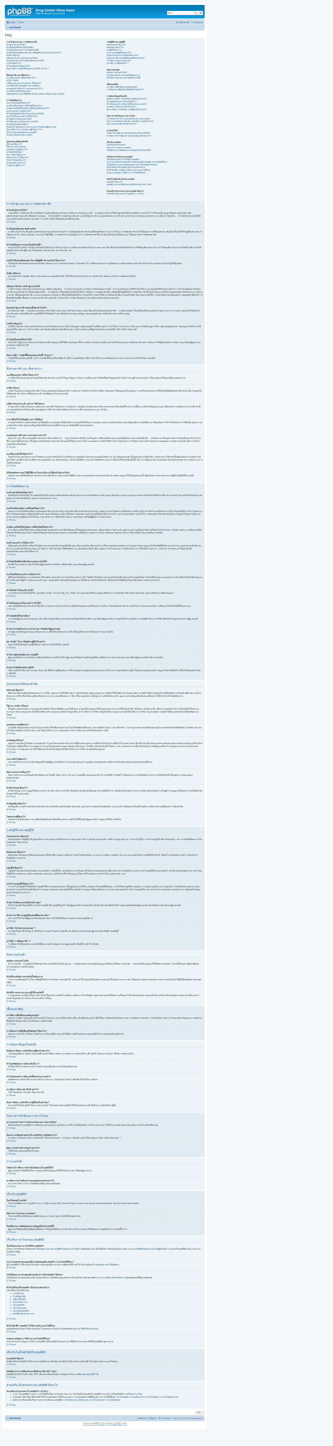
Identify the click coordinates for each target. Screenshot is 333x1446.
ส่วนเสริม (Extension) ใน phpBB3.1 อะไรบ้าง (125, 194)
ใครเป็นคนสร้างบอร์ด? (116, 145)
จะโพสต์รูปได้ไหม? (14, 152)
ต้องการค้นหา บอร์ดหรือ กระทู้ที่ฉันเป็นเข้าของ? (127, 109)
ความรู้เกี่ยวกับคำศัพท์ (111, 1277)
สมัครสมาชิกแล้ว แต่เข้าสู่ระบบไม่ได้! (22, 58)
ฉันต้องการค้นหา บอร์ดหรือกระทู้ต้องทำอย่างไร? (127, 99)
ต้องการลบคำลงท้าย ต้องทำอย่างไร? (122, 124)
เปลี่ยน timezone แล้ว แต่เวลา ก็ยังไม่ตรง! (24, 83)
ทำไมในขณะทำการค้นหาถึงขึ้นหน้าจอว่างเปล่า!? (127, 104)
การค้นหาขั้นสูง (200, 13)
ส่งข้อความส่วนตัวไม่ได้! (117, 72)
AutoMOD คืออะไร (114, 182)
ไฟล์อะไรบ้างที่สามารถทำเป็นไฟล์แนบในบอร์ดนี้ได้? (128, 133)
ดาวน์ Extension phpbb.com (75, 1400)
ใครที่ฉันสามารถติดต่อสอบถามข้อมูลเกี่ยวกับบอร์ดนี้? (129, 150)
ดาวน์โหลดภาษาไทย (132, 1394)
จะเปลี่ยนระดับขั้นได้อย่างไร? (19, 91)
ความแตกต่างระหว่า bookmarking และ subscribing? (128, 119)
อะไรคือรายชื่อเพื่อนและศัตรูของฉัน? (122, 87)
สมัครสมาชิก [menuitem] (184, 22)
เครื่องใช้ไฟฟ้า (19, 1299)
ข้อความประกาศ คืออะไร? (18, 157)
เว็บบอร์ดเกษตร (20, 1308)
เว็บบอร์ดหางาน (20, 1302)
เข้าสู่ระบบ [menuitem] (198, 22)
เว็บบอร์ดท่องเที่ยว (21, 1311)
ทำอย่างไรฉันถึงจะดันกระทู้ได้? (19, 135)
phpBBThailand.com (64, 1249)
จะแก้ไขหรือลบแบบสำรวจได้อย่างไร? (22, 116)
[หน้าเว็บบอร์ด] (21, 11)
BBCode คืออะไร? (14, 144)
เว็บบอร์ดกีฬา (19, 1305)
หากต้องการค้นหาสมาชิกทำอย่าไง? (121, 107)
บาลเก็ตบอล (18, 1293)
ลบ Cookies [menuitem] (166, 1418)
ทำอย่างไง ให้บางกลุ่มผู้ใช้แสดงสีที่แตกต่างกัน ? (126, 58)
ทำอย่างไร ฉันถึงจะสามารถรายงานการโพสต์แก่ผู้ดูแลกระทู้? (31, 127)
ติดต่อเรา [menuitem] (143, 1418)
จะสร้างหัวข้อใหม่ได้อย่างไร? (19, 103)
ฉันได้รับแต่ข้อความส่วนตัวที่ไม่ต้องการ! (123, 75)
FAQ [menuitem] (22, 22)
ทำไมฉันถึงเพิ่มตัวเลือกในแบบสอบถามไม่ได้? (25, 114)
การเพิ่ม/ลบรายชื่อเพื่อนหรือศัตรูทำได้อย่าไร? (125, 90)
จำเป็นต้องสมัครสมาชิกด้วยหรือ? (20, 47)
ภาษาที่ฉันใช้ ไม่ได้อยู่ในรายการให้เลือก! (23, 86)
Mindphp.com (43, 1249)
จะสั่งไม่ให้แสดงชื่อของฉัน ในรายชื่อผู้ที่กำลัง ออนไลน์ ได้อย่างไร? (34, 53)
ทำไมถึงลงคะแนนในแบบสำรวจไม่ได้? (22, 122)
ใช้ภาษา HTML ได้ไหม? (16, 147)
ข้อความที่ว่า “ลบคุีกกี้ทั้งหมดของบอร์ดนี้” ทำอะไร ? (28, 69)
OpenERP (91, 1374)
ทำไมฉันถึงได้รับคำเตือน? (17, 124)
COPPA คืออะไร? (14, 63)
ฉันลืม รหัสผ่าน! (13, 55)
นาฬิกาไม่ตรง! (13, 80)
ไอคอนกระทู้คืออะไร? (16, 165)
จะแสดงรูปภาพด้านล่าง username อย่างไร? (24, 88)
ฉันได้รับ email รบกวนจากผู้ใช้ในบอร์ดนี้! (123, 78)
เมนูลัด (12, 22)
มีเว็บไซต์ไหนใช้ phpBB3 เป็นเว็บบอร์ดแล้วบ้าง (126, 167)
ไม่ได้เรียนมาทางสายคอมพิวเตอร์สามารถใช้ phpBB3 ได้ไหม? (132, 165)
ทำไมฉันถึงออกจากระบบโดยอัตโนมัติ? (23, 50)
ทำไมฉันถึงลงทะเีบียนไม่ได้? (18, 66)
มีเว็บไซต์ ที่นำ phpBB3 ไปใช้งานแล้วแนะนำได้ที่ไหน (128, 170)
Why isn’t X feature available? (119, 148)
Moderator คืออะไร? (115, 47)
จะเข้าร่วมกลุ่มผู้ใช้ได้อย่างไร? (119, 53)
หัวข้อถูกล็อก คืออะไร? (16, 163)
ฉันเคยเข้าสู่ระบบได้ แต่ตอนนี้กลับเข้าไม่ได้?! (25, 61)
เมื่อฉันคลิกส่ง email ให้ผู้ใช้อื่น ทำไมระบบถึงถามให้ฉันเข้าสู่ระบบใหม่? (36, 94)
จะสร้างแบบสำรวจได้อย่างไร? (19, 111)
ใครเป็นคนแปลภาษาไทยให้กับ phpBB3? (123, 159)
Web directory (91, 1329)
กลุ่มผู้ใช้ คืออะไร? (114, 50)
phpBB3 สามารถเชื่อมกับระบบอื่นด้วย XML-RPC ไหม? (129, 184)
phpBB (95, 1423)
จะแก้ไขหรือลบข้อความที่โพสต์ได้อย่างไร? (24, 106)
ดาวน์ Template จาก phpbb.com (129, 1397)
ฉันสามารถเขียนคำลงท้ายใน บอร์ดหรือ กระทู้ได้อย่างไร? (130, 121)
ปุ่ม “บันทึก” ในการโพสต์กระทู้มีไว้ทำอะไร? (24, 130)
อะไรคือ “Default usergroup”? (119, 61)
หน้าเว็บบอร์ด (15, 1418)
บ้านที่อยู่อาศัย (19, 1296)
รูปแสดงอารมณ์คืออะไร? (17, 149)
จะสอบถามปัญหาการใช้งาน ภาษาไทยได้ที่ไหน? (126, 173)
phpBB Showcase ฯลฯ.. (24, 1313)
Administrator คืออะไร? (116, 45)
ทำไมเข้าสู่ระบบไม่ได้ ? (16, 45)
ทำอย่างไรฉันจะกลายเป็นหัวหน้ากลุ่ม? (122, 55)
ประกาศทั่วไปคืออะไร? (16, 155)
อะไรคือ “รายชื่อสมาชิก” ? (117, 63)
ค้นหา (195, 13)
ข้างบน (12, 222)
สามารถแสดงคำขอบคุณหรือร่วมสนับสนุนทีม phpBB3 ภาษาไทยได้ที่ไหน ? (137, 162)
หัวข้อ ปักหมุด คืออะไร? (16, 160)
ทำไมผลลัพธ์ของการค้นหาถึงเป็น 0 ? (122, 101)
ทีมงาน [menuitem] (154, 1418)
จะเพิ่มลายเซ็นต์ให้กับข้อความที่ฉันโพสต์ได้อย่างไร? (28, 108)
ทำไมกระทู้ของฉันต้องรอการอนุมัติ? (22, 132)
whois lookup (80, 1229)
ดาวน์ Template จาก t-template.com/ (161, 1397)
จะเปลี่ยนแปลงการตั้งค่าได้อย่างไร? (21, 78)
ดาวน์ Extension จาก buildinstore (104, 1400)
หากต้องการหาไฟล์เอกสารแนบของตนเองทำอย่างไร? (129, 136)
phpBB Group (34, 1203)
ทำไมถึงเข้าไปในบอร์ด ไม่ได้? (19, 119)
